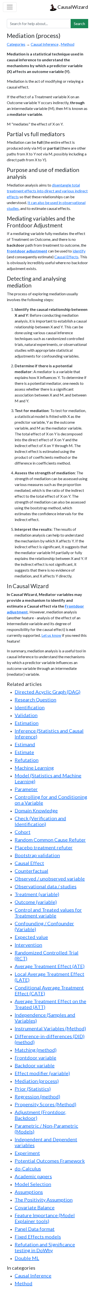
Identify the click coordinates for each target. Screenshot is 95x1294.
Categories (16, 44)
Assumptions (29, 1192)
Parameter (26, 789)
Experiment (27, 1153)
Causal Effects (66, 256)
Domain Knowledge (36, 810)
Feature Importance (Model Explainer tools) (45, 1218)
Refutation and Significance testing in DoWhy (45, 1247)
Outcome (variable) (36, 902)
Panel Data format (35, 1229)
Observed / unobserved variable (50, 878)
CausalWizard (72, 7)
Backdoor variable (35, 1065)
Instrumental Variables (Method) (50, 1028)
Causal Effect (29, 863)
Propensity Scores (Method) (45, 1104)
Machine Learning (34, 768)
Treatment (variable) (37, 894)
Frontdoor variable (35, 1057)
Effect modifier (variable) (42, 1073)
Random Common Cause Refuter (50, 840)
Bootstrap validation (37, 855)
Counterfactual (31, 871)
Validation (26, 715)
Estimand (25, 744)
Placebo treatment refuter (44, 847)
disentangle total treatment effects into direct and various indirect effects (47, 191)
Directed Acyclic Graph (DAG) (47, 692)
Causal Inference (44, 44)
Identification (30, 707)
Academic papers (33, 1176)
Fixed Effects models (38, 1237)
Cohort (22, 832)
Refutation (26, 760)
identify (79, 251)
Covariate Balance (35, 1207)
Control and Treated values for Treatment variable (48, 912)
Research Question (35, 699)
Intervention (28, 945)
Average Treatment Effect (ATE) (50, 966)
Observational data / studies (45, 886)
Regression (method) (37, 1096)
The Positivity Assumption (44, 1200)
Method (67, 44)
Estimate (24, 752)
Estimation (26, 723)
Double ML (27, 1258)
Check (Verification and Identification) (40, 821)
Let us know (51, 635)
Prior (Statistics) (33, 1089)
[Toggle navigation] (10, 7)
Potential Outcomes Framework (50, 1161)
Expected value (31, 937)
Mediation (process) (37, 1081)
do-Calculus (28, 1168)
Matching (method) (36, 1050)
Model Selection (33, 1184)
